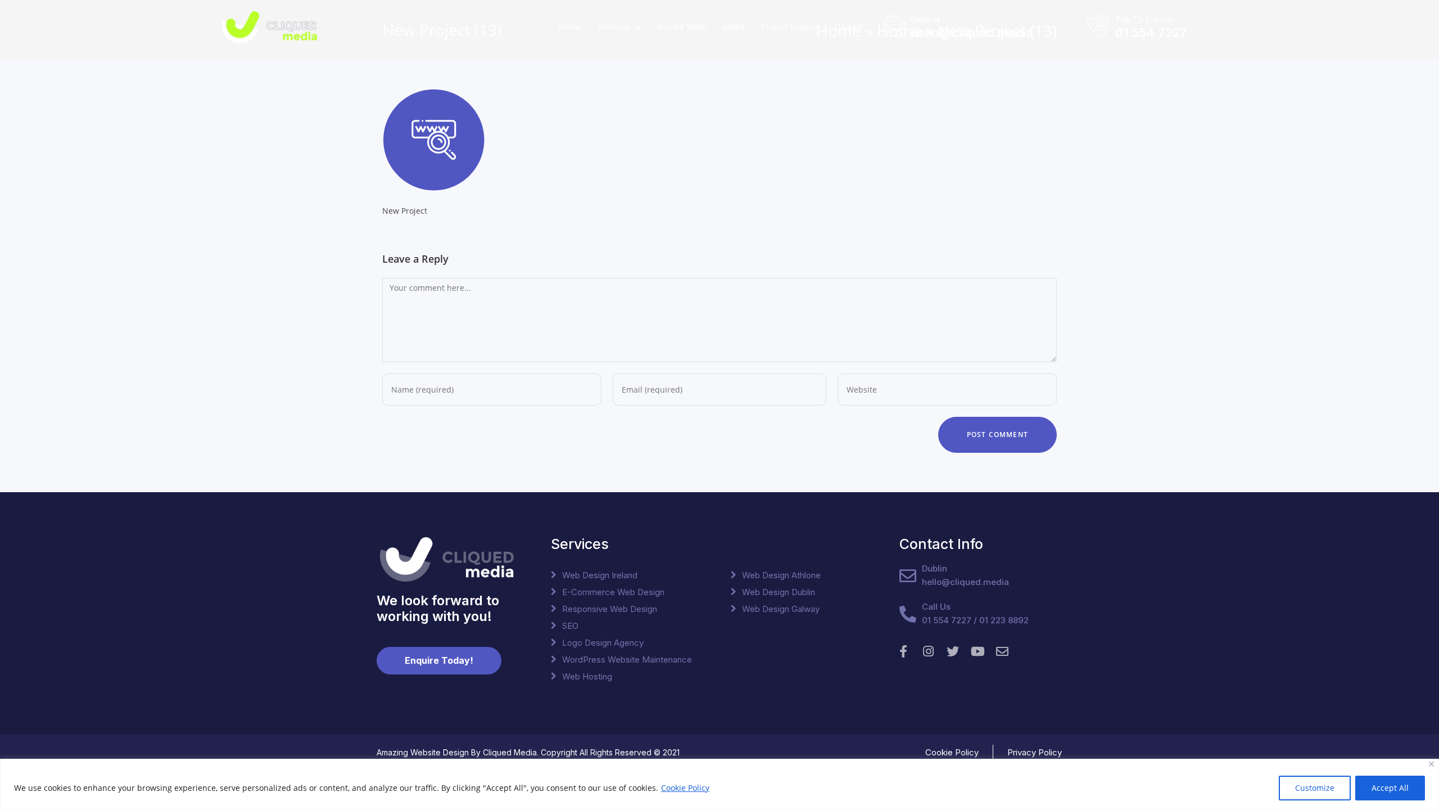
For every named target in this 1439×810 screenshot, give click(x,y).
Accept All (1390, 787)
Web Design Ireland (599, 575)
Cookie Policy (685, 787)
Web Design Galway (781, 609)
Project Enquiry (790, 27)
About (734, 27)
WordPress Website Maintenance (627, 659)
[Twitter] (952, 651)
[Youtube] (977, 651)
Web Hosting (587, 676)
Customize (1314, 787)
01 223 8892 (1004, 620)
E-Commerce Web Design (613, 592)
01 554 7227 (1151, 32)
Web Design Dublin (778, 592)
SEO (570, 625)
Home (570, 27)
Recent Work (682, 27)
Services (614, 27)
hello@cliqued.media (972, 32)
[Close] (1431, 764)
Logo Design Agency (603, 642)
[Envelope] (1002, 651)
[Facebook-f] (903, 651)
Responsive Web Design (609, 609)
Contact (849, 27)
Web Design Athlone (781, 575)
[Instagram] (928, 651)
